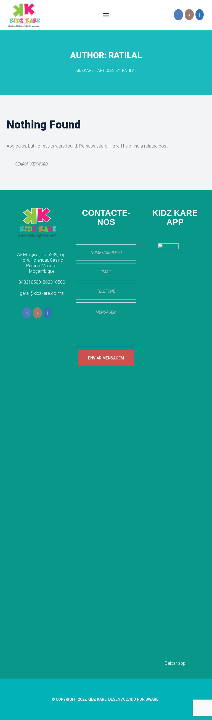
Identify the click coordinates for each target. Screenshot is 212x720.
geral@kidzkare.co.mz (41, 293)
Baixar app (175, 663)
